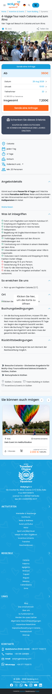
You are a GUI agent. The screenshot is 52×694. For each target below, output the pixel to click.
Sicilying (22, 691)
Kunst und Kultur (26, 524)
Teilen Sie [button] (42, 28)
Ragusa (26, 578)
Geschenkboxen (26, 545)
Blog (26, 603)
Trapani (26, 574)
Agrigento (26, 567)
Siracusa (26, 570)
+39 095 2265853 (22, 654)
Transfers (26, 541)
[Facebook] (11, 685)
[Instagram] (30, 685)
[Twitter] (16, 685)
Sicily (9, 439)
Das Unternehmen (26, 607)
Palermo (26, 563)
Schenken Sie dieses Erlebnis (26, 125)
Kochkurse (26, 517)
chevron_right (48, 400)
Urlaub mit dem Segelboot (26, 534)
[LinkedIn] (40, 685)
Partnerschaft (26, 631)
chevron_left (41, 400)
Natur (26, 527)
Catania (26, 560)
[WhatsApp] (21, 685)
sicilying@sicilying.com (21, 659)
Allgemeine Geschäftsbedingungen (26, 621)
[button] (24, 5)
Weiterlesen (7, 207)
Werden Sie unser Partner (26, 617)
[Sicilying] (15, 5)
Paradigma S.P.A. (30, 691)
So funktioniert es (26, 614)
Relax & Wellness (26, 520)
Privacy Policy (19, 682)
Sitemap (26, 635)
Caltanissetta (26, 585)
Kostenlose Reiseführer (26, 624)
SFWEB (37, 691)
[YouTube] (35, 685)
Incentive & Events (41, 439)
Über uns (26, 610)
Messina (26, 581)
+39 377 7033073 (38, 649)
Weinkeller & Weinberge (26, 513)
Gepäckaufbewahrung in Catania (26, 628)
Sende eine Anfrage (26, 108)
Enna (26, 588)
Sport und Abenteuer (26, 531)
